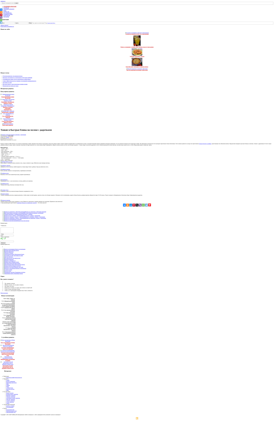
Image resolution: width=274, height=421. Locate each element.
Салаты (10, 269)
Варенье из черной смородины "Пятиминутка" (7, 108)
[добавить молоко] (5, 169)
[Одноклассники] (127, 205)
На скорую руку (16, 258)
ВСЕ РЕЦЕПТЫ (7, 13)
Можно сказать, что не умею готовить (14, 284)
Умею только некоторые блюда (12, 289)
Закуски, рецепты (10, 399)
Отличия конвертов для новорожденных (12, 76)
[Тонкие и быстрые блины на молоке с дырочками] (13, 134)
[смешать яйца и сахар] (6, 161)
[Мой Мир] (130, 205)
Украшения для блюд (20, 272)
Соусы (9, 271)
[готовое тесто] (4, 190)
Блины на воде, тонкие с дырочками (31, 215)
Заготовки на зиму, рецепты (13, 398)
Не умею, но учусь (9, 286)
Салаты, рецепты (10, 400)
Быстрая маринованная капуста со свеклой (7, 348)
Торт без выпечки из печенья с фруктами (137, 70)
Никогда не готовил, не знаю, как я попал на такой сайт (18, 287)
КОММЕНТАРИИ (7, 14)
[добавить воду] (5, 183)
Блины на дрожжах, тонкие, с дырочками (35, 216)
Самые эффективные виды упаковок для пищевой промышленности (19, 81)
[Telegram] (146, 205)
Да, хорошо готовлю (10, 283)
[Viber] (140, 205)
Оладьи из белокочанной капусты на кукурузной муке (7, 354)
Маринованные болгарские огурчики (8, 360)
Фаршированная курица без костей (7, 97)
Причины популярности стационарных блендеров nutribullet (17, 77)
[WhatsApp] (143, 205)
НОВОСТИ (6, 11)
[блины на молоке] (5, 200)
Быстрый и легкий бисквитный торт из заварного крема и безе (8, 367)
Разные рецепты (16, 265)
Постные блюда (16, 263)
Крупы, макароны (10, 381)
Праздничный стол (11, 412)
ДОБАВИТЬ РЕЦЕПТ (8, 9)
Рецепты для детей (18, 267)
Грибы (7, 380)
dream (7, 137)
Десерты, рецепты (10, 396)
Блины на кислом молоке (23, 220)
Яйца (7, 390)
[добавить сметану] (5, 165)
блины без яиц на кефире (205, 143)
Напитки (11, 259)
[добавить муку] (5, 173)
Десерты (11, 253)
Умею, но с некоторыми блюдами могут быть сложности (19, 290)
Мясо (7, 384)
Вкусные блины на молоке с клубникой (33, 213)
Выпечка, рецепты (10, 395)
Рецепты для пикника (20, 268)
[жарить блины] (5, 193)
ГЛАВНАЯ (6, 7)
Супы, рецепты (10, 402)
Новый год (13, 260)
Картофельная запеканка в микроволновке (137, 66)
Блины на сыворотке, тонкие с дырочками (35, 218)
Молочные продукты (11, 382)
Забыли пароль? (4, 25)
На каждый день (10, 409)
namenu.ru (3, 1)
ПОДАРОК (6, 16)
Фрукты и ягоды (10, 389)
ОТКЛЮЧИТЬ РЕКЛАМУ (9, 6)
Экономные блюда (18, 273)
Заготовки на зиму (7, 82)
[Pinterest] (133, 205)
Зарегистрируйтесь (51, 23)
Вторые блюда (15, 250)
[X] (137, 205)
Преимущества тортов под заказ (10, 85)
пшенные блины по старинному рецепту (27, 202)
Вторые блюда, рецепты (12, 394)
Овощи (8, 385)
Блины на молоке (17, 219)
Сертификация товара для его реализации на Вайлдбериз (17, 79)
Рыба (7, 386)
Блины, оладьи (9, 393)
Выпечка (11, 251)
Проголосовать (4, 293)
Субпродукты (9, 387)
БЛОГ (4, 10)
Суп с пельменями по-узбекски (7, 117)
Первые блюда (15, 262)
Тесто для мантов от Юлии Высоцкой (8, 343)
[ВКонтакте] (124, 205)
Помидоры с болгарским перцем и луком (7, 102)
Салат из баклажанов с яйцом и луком (8, 122)
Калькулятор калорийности (7, 26)
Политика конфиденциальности (14, 377)
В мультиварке (9, 407)
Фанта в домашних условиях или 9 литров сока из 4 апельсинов (137, 47)
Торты (7, 403)
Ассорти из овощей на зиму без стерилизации (137, 34)
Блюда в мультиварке (20, 249)
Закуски (10, 256)
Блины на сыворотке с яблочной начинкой (35, 211)
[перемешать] (4, 179)
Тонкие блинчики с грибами (25, 214)
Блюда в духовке (10, 405)
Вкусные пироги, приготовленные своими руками (15, 84)
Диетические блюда (19, 254)
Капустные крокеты (7, 125)
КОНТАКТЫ (6, 15)
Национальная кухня (11, 411)
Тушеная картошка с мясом (137, 56)
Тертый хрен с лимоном (8, 112)
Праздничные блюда (20, 264)
